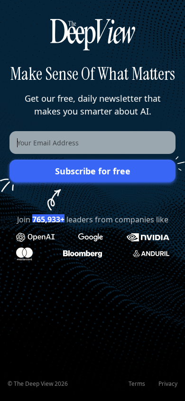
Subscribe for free (92, 171)
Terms (137, 384)
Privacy (167, 384)
